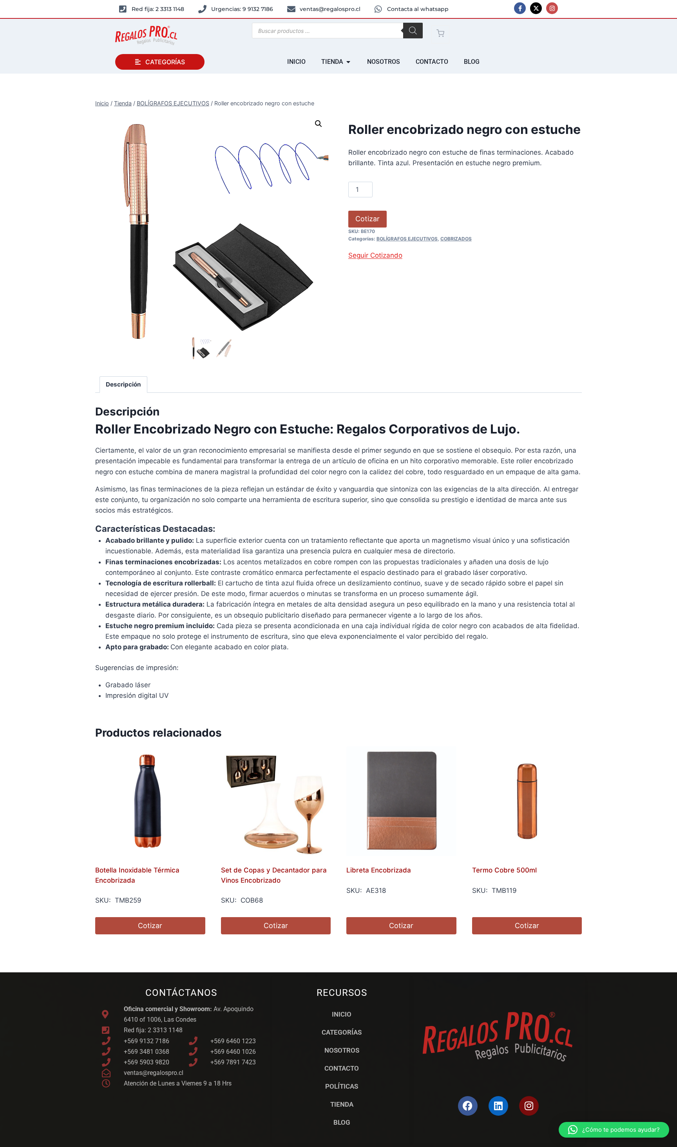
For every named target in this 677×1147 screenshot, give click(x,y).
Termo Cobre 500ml (504, 870)
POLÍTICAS (341, 1086)
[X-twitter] (536, 8)
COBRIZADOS (456, 239)
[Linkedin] (498, 1106)
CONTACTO (341, 1068)
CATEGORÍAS (342, 1032)
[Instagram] (552, 8)
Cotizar (367, 219)
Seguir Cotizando (375, 255)
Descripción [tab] (123, 384)
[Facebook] (468, 1106)
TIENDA (341, 1104)
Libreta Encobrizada (378, 870)
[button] (318, 124)
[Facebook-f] (520, 8)
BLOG (341, 1122)
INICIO (341, 1014)
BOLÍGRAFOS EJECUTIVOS (407, 239)
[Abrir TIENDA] (348, 62)
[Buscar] (413, 30)
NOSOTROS (341, 1050)
